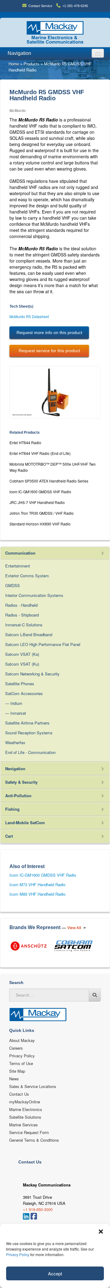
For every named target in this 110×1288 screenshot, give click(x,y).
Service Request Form (29, 1132)
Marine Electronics (25, 1109)
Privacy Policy (17, 1254)
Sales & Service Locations (32, 1086)
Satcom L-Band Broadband (28, 634)
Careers (16, 1048)
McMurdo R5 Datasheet (29, 316)
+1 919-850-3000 (38, 1209)
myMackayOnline (24, 1102)
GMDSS (12, 585)
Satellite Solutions (25, 1117)
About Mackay (22, 1040)
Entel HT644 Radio (25, 442)
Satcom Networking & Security (32, 674)
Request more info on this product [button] (49, 332)
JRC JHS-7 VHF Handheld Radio (37, 502)
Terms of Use (21, 1063)
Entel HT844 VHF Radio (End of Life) (40, 453)
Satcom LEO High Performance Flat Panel (42, 644)
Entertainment (17, 566)
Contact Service (40, 6)
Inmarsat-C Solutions (23, 625)
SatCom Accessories (24, 693)
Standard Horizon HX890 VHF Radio (40, 523)
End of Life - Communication (30, 752)
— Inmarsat (15, 713)
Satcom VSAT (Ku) (22, 664)
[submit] (95, 995)
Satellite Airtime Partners (27, 723)
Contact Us (19, 1094)
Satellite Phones (19, 683)
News (14, 1079)
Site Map (17, 1071)
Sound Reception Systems (29, 733)
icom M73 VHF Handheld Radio (37, 884)
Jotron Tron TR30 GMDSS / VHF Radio (41, 513)
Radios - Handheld (21, 605)
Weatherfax (15, 742)
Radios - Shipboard (22, 615)
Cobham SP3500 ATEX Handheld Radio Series (48, 480)
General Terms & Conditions (34, 1140)
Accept (55, 1273)
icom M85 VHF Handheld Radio (37, 894)
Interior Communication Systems (34, 595)
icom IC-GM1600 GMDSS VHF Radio (40, 491)
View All (74, 928)
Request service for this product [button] (49, 350)
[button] (101, 1231)
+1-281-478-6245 (75, 6)
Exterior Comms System (27, 576)
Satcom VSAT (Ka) (22, 654)
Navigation (19, 53)
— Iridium (13, 703)
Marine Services (23, 1125)
